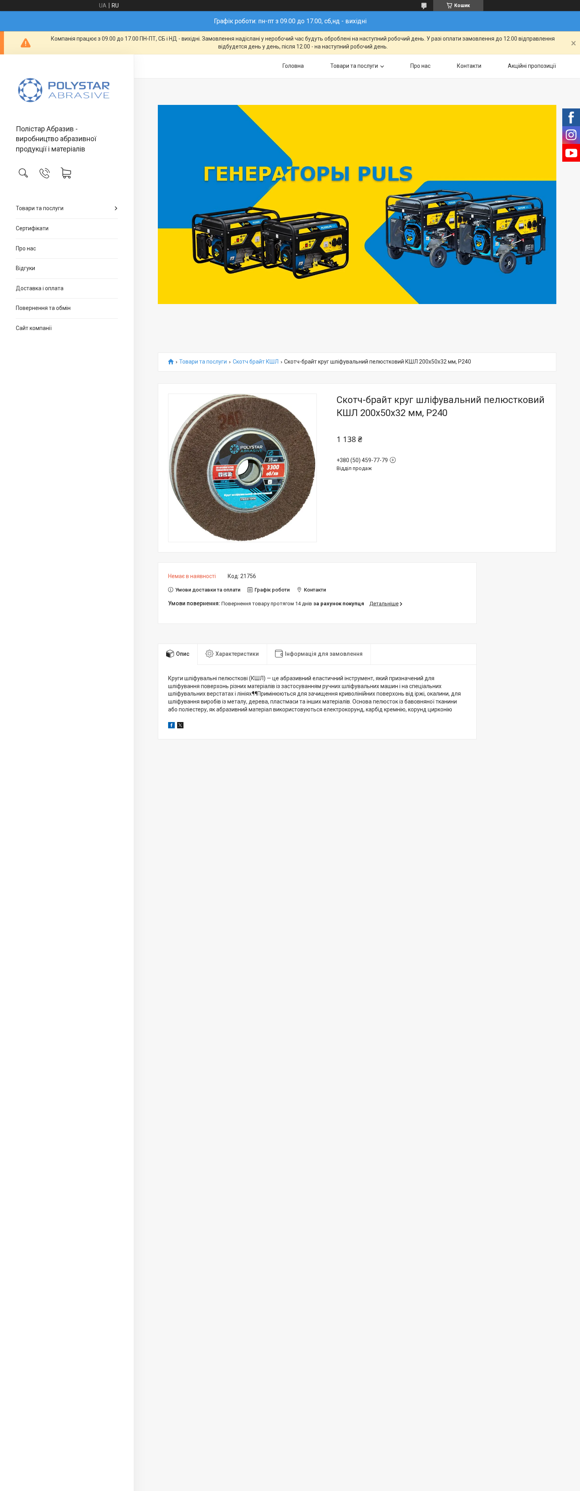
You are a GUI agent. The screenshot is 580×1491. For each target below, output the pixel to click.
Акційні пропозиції (532, 66)
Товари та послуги (40, 208)
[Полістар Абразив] (67, 90)
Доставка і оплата (40, 288)
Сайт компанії (34, 328)
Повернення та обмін (43, 308)
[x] (180, 726)
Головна (293, 66)
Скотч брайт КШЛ (256, 362)
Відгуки (25, 268)
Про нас (26, 248)
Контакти (469, 66)
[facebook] (171, 726)
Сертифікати (32, 228)
